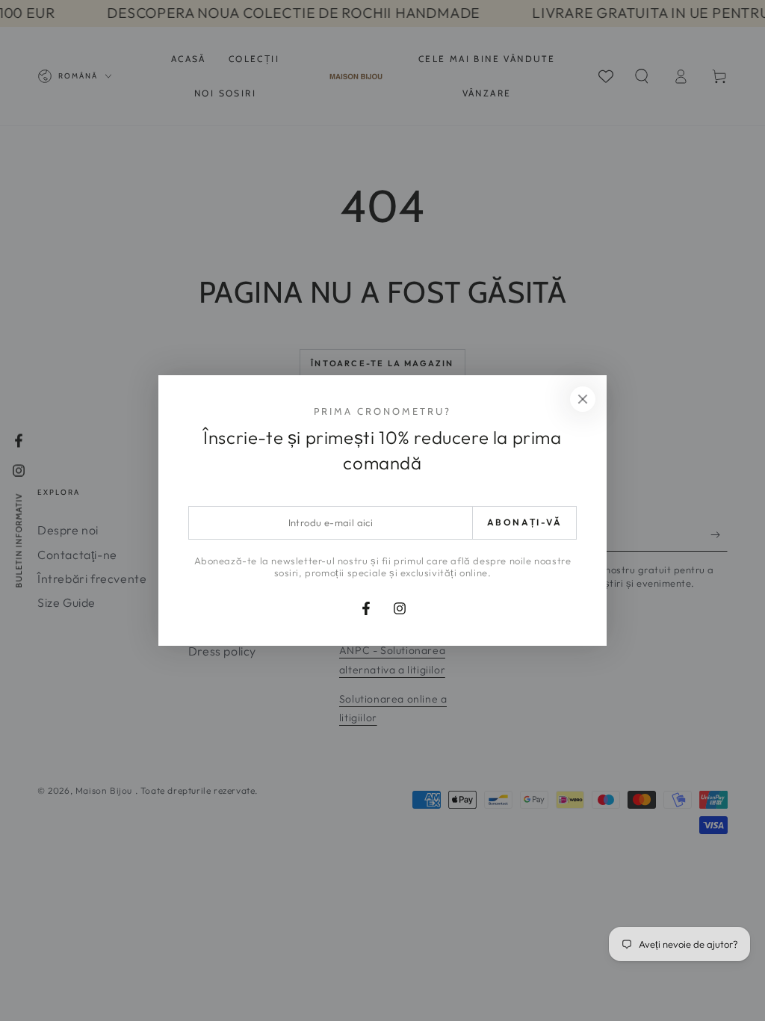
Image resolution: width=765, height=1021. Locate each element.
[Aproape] (582, 399)
